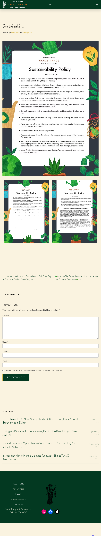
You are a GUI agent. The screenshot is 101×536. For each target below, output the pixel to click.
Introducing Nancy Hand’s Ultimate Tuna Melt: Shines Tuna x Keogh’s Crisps (35, 457)
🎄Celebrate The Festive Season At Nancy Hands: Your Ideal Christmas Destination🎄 (76, 278)
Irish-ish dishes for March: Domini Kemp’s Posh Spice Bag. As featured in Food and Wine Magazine (26, 278)
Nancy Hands (15, 32)
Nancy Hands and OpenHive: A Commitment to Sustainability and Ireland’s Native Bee (39, 445)
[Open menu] (97, 4)
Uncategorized (27, 32)
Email (5, 351)
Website (5, 361)
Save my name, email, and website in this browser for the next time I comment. (34, 370)
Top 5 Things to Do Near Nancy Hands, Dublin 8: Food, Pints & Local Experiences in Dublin (40, 421)
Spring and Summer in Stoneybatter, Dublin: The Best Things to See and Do (39, 433)
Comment (6, 315)
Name (5, 342)
